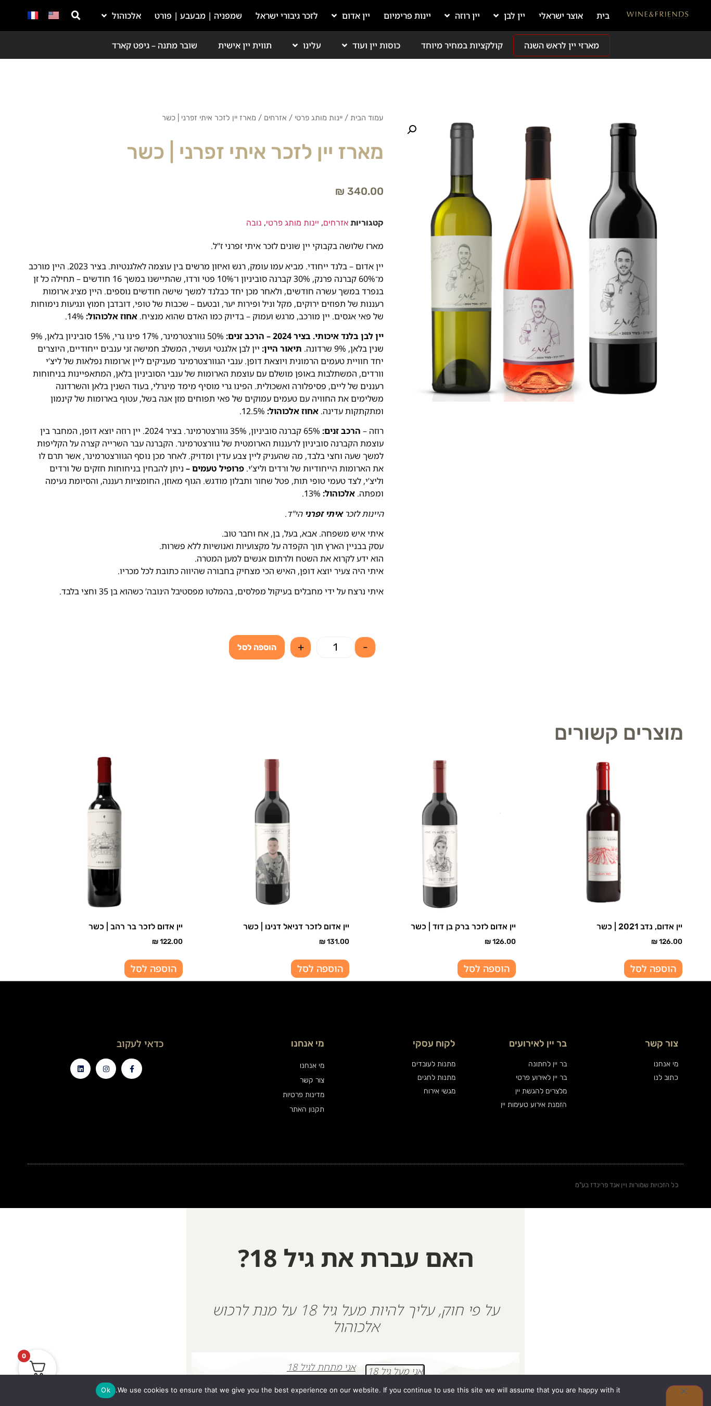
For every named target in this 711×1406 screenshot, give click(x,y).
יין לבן (514, 15)
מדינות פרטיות (303, 1094)
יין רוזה (467, 15)
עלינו (312, 45)
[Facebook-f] (131, 1069)
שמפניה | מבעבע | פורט (198, 15)
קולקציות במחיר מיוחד (462, 45)
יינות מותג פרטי (318, 117)
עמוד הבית (367, 117)
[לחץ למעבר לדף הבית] (658, 15)
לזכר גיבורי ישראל (287, 15)
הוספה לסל (256, 647)
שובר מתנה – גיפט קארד (154, 45)
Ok (105, 1390)
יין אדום (356, 15)
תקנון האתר (306, 1109)
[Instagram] (106, 1069)
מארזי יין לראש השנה (561, 45)
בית (603, 15)
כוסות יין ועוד (376, 45)
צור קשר (312, 1080)
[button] (76, 15)
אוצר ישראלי (561, 15)
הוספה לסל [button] (653, 968)
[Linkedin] (80, 1069)
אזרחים (275, 117)
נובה (254, 223)
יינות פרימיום (407, 15)
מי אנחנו (312, 1065)
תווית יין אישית (245, 45)
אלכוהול (126, 15)
